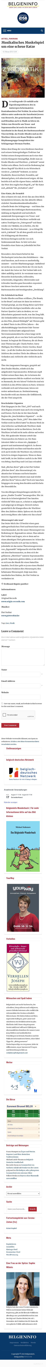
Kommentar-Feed (13, 1252)
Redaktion (25, 1343)
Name (4, 670)
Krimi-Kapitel (11, 1228)
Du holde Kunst (17, 797)
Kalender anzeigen (10, 802)
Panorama (13, 39)
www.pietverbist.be (10, 615)
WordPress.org (12, 1255)
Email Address (8, 681)
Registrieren (11, 1244)
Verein (33, 1343)
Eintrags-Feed (11, 1249)
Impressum (14, 1343)
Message (5, 646)
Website (5, 692)
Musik (12, 623)
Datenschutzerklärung (23, 1345)
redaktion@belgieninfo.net (17, 1053)
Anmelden (10, 1247)
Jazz (7, 623)
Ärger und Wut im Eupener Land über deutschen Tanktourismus (20, 1154)
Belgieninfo (22, 1336)
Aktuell (4, 39)
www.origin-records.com (13, 601)
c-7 (41, 1364)
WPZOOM (28, 1357)
